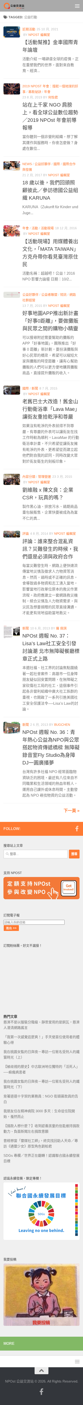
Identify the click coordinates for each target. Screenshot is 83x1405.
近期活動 (28, 29)
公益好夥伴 (43, 164)
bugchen (62, 724)
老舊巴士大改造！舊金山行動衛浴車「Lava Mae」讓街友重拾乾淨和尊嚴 (50, 409)
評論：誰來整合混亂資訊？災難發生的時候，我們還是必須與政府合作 (50, 548)
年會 (47, 92)
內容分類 (28, 476)
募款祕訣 (34, 92)
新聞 (35, 388)
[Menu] (77, 6)
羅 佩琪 (61, 628)
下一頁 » (72, 810)
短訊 (63, 294)
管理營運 (44, 476)
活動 (35, 228)
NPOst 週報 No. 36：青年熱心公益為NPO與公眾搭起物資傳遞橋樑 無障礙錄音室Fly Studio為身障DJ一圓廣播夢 (51, 747)
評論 (25, 533)
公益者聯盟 (49, 294)
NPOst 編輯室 (39, 35)
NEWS (27, 164)
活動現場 (47, 228)
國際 (56, 164)
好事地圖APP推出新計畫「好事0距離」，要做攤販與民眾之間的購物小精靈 (50, 320)
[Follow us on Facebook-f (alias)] (77, 828)
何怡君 (53, 97)
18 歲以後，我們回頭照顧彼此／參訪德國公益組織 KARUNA (50, 190)
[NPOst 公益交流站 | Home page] (18, 6)
